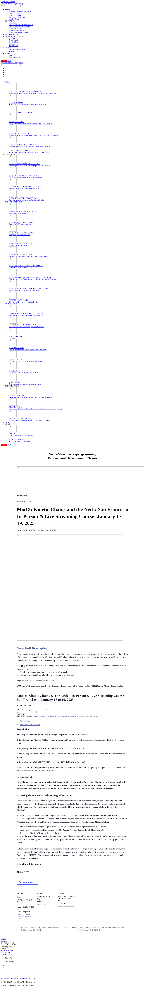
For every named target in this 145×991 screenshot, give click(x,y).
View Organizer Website (66, 906)
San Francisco (94, 716)
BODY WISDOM (11, 304)
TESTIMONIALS (11, 34)
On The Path (13, 46)
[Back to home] (12, 4)
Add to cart (21, 714)
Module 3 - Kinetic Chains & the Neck (75, 716)
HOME (7, 9)
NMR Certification (15, 28)
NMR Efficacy (14, 42)
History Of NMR (15, 15)
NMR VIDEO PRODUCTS (14, 202)
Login (11, 55)
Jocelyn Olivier (14, 19)
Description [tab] (25, 721)
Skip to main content (8, 2)
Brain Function (14, 40)
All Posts (12, 38)
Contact (12, 51)
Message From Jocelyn (17, 17)
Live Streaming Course (53, 716)
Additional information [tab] (30, 724)
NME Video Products (16, 30)
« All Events (22, 495)
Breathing (12, 44)
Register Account (15, 57)
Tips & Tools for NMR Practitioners (21, 25)
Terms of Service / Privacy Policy (24, 978)
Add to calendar (28, 882)
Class (19, 710)
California (35, 716)
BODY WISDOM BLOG (14, 36)
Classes (42, 716)
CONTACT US (10, 422)
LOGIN (8, 53)
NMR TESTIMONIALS (25, 112)
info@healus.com (7, 950)
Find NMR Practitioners (17, 49)
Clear (47, 710)
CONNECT (9, 48)
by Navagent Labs (7, 978)
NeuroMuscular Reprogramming (20, 11)
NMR (7, 82)
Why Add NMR (14, 13)
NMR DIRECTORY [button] (12, 386)
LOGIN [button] (8, 424)
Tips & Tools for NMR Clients (19, 27)
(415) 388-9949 (6, 952)
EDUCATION (10, 21)
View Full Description (33, 648)
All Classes (13, 23)
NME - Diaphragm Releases (18, 32)
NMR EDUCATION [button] (12, 154)
